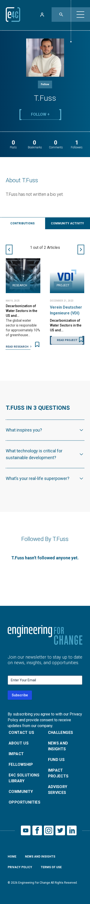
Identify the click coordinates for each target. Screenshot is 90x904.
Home (12, 856)
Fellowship (21, 764)
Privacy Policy (20, 867)
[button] (80, 14)
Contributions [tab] (22, 223)
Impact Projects (58, 773)
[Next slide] (81, 249)
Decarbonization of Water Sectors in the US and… (21, 311)
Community (21, 791)
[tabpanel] (45, 297)
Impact (16, 754)
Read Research (17, 346)
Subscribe (20, 695)
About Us (19, 743)
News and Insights (58, 746)
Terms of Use (51, 867)
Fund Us (56, 759)
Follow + (40, 114)
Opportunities (24, 802)
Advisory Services (57, 789)
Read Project (67, 340)
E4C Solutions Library (24, 778)
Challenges (60, 732)
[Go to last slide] (9, 249)
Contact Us (21, 732)
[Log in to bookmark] (37, 344)
